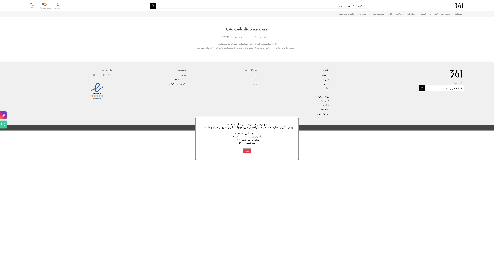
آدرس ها (255, 84)
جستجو (326, 84)
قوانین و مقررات (323, 101)
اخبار (327, 88)
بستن (247, 151)
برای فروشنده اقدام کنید (177, 84)
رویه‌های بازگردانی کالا (321, 97)
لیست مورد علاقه (180, 80)
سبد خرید (183, 75)
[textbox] (261, 6)
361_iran (3, 124)
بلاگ (327, 92)
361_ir (3, 115)
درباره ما (326, 105)
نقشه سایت (325, 75)
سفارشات (254, 80)
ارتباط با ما (325, 109)
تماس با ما (325, 80)
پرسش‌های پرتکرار (322, 114)
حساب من (57, 8)
